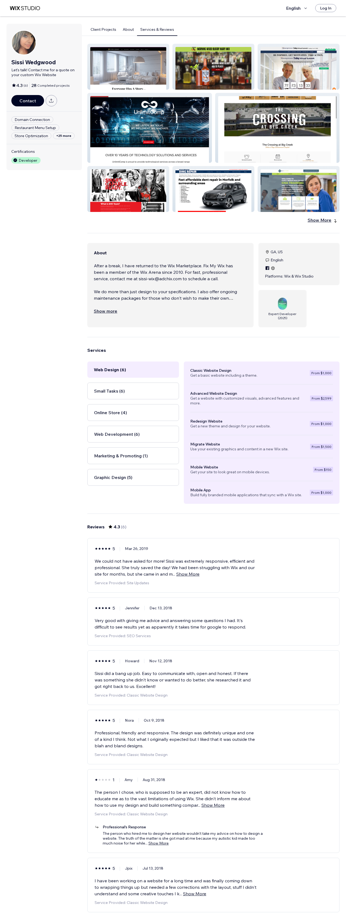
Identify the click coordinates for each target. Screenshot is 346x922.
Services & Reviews (157, 29)
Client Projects (103, 29)
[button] (128, 67)
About (128, 29)
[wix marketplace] (25, 8)
